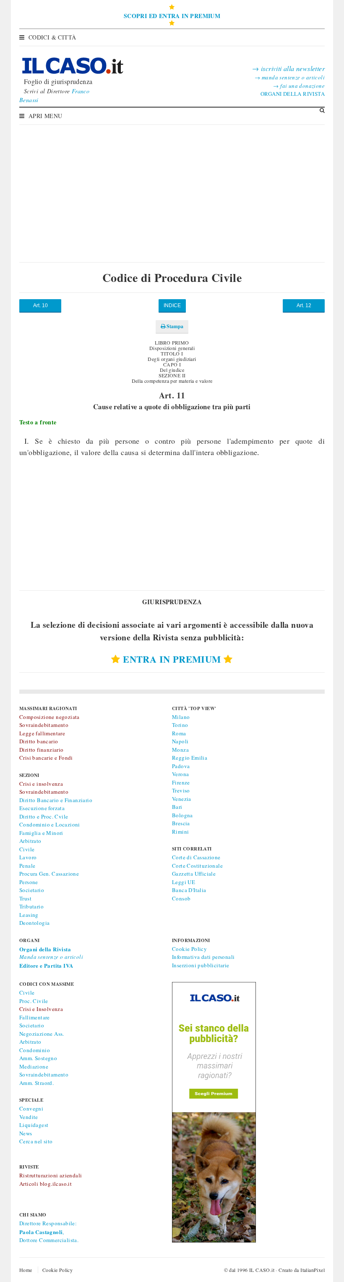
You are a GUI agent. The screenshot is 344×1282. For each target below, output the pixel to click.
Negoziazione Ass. (41, 1033)
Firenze (181, 782)
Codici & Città (52, 37)
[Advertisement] (172, 187)
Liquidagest (33, 1125)
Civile (26, 849)
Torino (180, 725)
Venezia (181, 799)
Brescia (181, 823)
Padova (181, 766)
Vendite (28, 1117)
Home (25, 1269)
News (25, 1133)
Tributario (31, 906)
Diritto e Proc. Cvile (43, 816)
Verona (180, 774)
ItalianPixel (312, 1269)
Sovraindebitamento (43, 1074)
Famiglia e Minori (41, 833)
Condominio (34, 1050)
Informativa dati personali (203, 957)
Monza (180, 749)
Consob (181, 898)
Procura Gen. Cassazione (49, 873)
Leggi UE (183, 882)
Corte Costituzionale (197, 865)
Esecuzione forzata (42, 808)
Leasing (29, 915)
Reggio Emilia (189, 757)
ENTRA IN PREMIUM (172, 659)
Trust (25, 898)
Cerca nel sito (36, 1141)
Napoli (180, 741)
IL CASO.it (261, 1269)
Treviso (181, 790)
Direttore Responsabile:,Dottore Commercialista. (48, 1231)
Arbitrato (30, 841)
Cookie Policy (189, 949)
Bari (177, 807)
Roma (179, 733)
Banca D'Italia (189, 890)
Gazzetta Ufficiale (194, 873)
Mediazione (33, 1066)
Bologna (182, 815)
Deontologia (34, 923)
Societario (31, 890)
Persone (28, 882)
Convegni (31, 1108)
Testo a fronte (38, 422)
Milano (181, 717)
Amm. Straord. (36, 1083)
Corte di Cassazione (196, 857)
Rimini (180, 831)
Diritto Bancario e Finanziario (55, 800)
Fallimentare (34, 1017)
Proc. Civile (33, 1001)
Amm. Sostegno (38, 1058)
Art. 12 (304, 305)
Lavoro (27, 857)
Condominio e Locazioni (49, 824)
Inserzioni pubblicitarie (200, 965)
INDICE (172, 305)
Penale (27, 865)
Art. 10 (40, 305)
